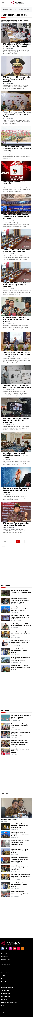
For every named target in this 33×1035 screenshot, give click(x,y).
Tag (11, 9)
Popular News (6, 585)
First (4, 542)
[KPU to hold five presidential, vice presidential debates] (16, 512)
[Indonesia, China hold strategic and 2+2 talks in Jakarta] (5, 651)
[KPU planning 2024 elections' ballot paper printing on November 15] (16, 407)
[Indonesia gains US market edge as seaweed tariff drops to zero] (5, 668)
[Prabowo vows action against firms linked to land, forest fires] (5, 726)
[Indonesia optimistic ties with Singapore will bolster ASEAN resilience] (5, 643)
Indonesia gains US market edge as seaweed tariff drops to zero (20, 667)
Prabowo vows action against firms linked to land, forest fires (20, 725)
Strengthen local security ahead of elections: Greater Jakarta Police (17, 114)
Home (6, 9)
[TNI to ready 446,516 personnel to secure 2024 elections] (16, 238)
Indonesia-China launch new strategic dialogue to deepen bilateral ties (20, 867)
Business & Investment (8, 970)
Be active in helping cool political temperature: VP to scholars (15, 455)
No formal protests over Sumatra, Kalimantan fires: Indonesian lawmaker (19, 742)
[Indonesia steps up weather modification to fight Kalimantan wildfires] (5, 843)
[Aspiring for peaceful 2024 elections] (16, 171)
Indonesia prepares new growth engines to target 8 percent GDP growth (20, 600)
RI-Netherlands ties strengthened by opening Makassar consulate (19, 893)
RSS (2, 1005)
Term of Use (5, 990)
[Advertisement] (16, 566)
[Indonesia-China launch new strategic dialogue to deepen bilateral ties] (5, 868)
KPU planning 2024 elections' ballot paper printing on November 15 (16, 420)
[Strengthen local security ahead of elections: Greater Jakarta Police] (16, 101)
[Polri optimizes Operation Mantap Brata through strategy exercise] (16, 306)
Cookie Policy (5, 996)
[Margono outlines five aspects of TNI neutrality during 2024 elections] (16, 271)
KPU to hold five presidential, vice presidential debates (16, 524)
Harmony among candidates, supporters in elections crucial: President (16, 217)
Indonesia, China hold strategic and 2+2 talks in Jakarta (19, 650)
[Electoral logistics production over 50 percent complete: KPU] (16, 374)
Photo (3, 979)
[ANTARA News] (18, 2)
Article (3, 976)
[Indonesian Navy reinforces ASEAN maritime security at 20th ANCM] (5, 618)
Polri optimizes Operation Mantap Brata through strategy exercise (16, 319)
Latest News (5, 710)
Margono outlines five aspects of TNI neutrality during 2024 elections (16, 285)
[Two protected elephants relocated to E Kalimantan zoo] (5, 593)
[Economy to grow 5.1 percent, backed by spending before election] (16, 477)
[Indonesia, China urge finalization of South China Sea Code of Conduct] (5, 609)
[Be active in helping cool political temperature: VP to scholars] (16, 442)
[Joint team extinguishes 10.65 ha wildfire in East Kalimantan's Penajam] (5, 660)
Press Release (5, 982)
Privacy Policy (5, 993)
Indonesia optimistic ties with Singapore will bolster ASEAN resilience (20, 642)
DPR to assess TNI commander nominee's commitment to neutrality (17, 79)
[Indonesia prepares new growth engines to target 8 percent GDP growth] (5, 601)
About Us (4, 999)
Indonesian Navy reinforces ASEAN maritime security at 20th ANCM (20, 617)
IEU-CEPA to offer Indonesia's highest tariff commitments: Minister (16, 818)
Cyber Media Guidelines (8, 1002)
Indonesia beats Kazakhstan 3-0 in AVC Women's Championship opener (21, 717)
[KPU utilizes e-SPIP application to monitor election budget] (16, 33)
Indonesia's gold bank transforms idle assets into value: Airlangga (19, 825)
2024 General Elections (21, 9)
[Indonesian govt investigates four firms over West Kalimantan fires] (5, 734)
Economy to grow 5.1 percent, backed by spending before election (16, 490)
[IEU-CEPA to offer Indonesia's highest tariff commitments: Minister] (16, 808)
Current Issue (5, 964)
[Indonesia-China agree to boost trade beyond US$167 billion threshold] (5, 860)
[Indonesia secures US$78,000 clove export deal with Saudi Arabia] (5, 634)
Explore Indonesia (7, 973)
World (3, 967)
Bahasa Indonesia (7, 987)
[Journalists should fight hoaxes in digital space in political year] (16, 341)
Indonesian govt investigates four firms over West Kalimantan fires (20, 734)
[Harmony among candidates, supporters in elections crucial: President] (16, 204)
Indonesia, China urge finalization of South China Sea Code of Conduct (20, 608)
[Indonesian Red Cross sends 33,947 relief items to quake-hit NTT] (5, 751)
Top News (4, 794)
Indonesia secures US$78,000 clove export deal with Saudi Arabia (20, 633)
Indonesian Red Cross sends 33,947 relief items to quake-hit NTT (20, 750)
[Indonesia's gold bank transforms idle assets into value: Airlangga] (5, 826)
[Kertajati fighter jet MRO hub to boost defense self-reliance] (5, 626)
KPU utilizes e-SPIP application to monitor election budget (17, 45)
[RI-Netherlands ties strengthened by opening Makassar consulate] (5, 894)
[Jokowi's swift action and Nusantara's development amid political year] (16, 136)
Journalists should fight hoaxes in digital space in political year (17, 353)
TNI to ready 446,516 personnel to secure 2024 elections (17, 251)
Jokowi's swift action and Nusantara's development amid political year (17, 149)
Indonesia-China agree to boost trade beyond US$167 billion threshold (20, 859)
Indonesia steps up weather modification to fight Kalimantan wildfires (20, 842)
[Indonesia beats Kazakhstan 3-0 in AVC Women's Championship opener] (5, 718)
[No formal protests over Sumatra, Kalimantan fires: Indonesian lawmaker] (5, 743)
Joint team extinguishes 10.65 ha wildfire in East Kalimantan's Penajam (20, 659)
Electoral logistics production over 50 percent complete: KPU (17, 386)
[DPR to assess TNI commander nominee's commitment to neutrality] (16, 66)
